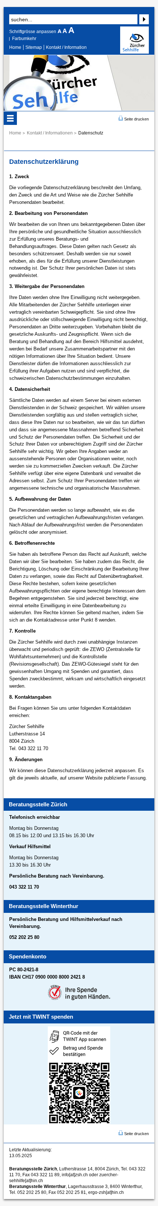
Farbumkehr (24, 38)
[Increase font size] (71, 31)
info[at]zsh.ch (75, 1174)
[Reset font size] (65, 31)
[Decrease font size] (60, 31)
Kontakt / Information (66, 47)
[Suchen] (143, 19)
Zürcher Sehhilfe (134, 40)
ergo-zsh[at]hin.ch (106, 1192)
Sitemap (33, 47)
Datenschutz (90, 133)
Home (15, 47)
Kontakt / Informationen (50, 133)
